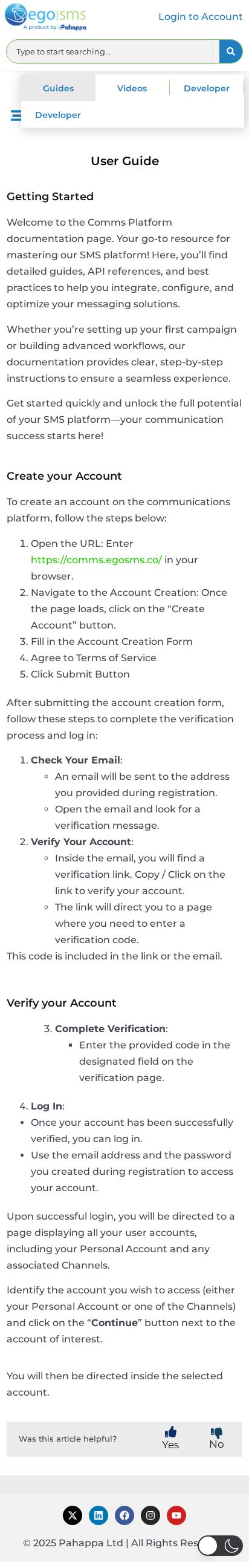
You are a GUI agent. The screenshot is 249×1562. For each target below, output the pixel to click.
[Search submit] (230, 51)
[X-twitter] (72, 1515)
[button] (220, 1545)
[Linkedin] (98, 1515)
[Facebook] (124, 1515)
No (216, 1444)
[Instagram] (150, 1515)
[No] (216, 1433)
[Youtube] (176, 1515)
